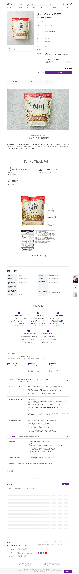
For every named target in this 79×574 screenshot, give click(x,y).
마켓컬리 (15, 4)
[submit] (50, 4)
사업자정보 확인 (59, 544)
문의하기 (65, 484)
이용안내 (66, 541)
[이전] (36, 477)
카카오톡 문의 (11, 549)
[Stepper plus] (69, 62)
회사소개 (39, 541)
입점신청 (70, 541)
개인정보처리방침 (61, 541)
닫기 (66, 380)
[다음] (40, 477)
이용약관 (55, 541)
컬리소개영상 (44, 541)
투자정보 (48, 541)
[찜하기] (32, 49)
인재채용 (52, 541)
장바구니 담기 (58, 72)
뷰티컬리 (21, 4)
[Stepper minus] (67, 62)
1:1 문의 (30, 488)
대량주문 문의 (11, 556)
